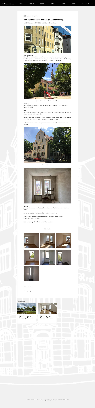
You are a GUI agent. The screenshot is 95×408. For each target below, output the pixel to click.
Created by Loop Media (63, 399)
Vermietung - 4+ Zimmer (28, 286)
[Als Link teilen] (30, 291)
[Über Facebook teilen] (24, 291)
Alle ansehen (75, 301)
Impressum (41, 400)
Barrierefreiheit (53, 400)
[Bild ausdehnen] (31, 240)
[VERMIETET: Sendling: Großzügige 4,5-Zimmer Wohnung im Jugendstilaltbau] (47, 308)
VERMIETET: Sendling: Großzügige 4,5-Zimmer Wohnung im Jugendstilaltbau (47, 317)
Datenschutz (46, 400)
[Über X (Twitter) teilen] (27, 291)
